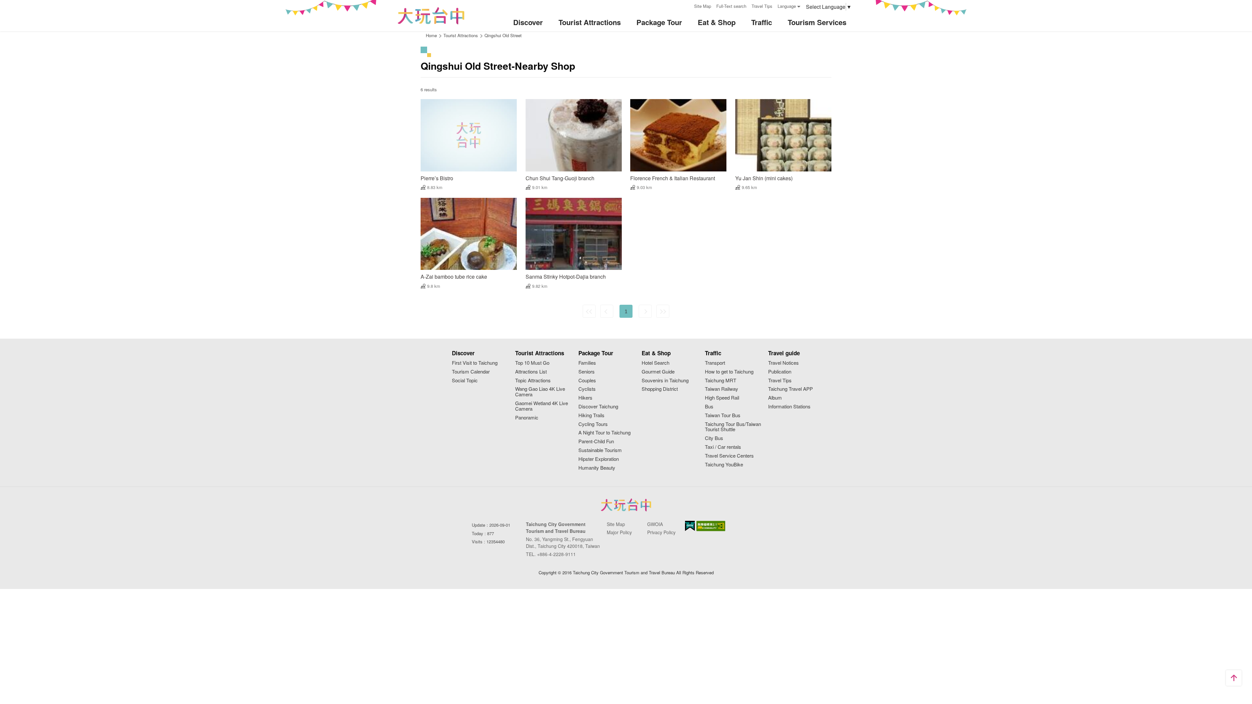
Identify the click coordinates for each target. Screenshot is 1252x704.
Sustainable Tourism (600, 450)
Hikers (585, 398)
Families (587, 363)
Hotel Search (655, 363)
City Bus (714, 438)
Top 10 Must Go (532, 363)
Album (775, 398)
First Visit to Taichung (475, 363)
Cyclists (587, 389)
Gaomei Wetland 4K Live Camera (541, 406)
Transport (715, 363)
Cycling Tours (593, 424)
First (589, 311)
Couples (587, 380)
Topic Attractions (533, 380)
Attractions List (531, 371)
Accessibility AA (710, 526)
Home (431, 35)
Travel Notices (783, 363)
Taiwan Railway (721, 389)
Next (645, 311)
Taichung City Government (626, 504)
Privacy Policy (661, 532)
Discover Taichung (598, 406)
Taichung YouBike (724, 464)
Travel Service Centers (729, 456)
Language (787, 6)
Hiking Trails (591, 415)
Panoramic (526, 417)
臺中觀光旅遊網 (431, 15)
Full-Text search (731, 6)
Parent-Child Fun (596, 441)
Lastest (662, 311)
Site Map (702, 6)
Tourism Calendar (471, 371)
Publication (779, 371)
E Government (690, 526)
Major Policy (619, 532)
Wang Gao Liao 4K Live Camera (540, 391)
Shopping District (660, 389)
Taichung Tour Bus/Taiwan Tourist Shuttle (733, 427)
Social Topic (465, 380)
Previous (606, 311)
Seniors (586, 371)
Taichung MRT (720, 380)
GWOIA (655, 524)
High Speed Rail (722, 398)
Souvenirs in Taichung (665, 380)
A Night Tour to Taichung (604, 432)
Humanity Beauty (596, 468)
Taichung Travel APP (790, 389)
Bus (709, 406)
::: (687, 5)
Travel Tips (762, 6)
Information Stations (789, 406)
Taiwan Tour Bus (722, 415)
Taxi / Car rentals (723, 447)
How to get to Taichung (729, 371)
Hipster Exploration (598, 459)
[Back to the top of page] (1234, 678)
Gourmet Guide (658, 371)
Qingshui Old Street (503, 35)
